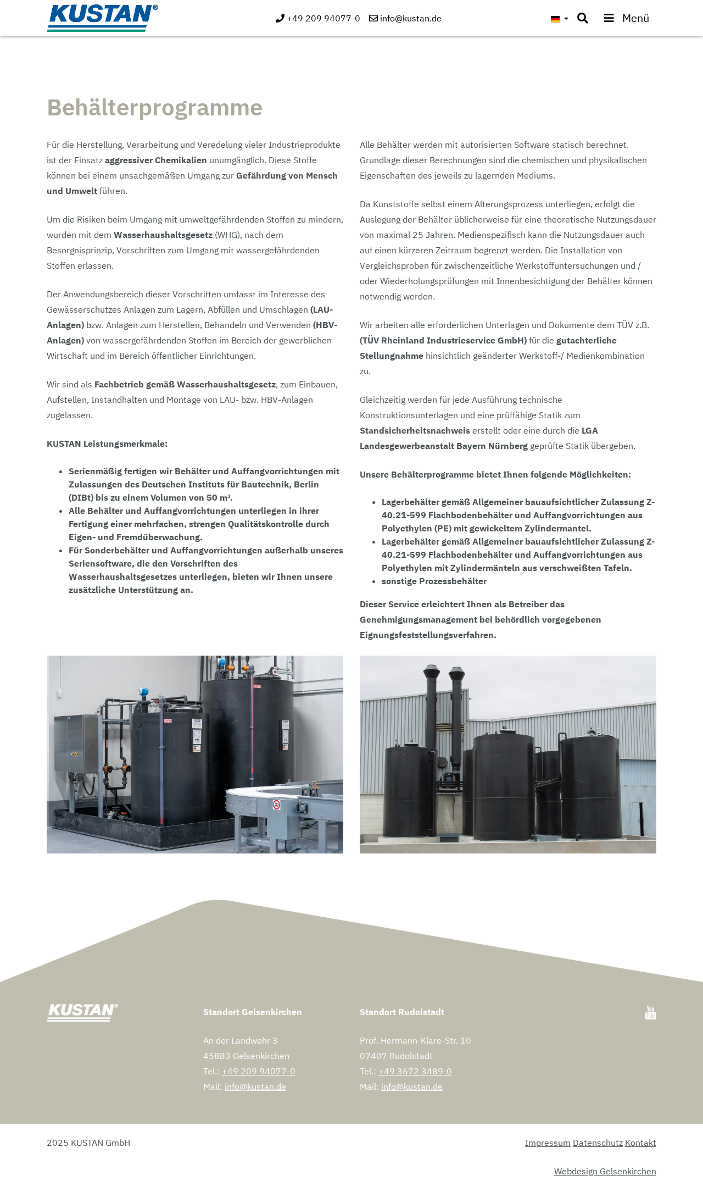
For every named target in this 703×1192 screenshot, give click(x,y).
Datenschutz (598, 1142)
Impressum (548, 1142)
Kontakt (640, 1142)
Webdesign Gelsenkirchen (605, 1171)
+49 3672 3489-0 (415, 1071)
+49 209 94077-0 (258, 1071)
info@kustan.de (255, 1086)
